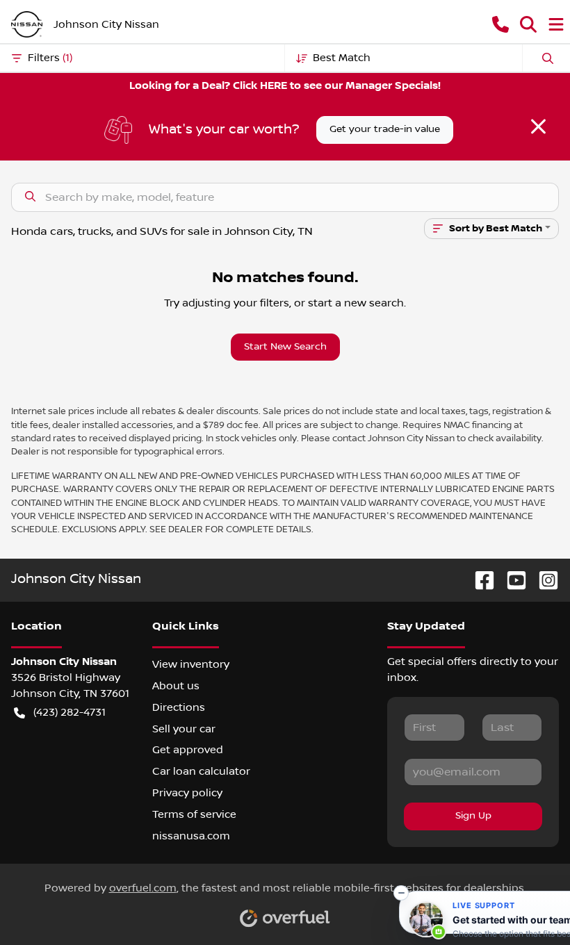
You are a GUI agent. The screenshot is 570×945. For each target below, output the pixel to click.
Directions (178, 707)
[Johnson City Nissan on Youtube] (511, 580)
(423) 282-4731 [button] (69, 712)
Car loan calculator (201, 771)
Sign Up (473, 815)
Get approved (187, 749)
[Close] (538, 126)
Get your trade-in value (384, 129)
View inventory (190, 664)
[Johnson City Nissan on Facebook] (479, 580)
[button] (500, 24)
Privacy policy (187, 793)
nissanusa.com (191, 836)
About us (176, 686)
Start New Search (285, 346)
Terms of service (194, 814)
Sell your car (183, 729)
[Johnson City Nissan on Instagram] (543, 580)
